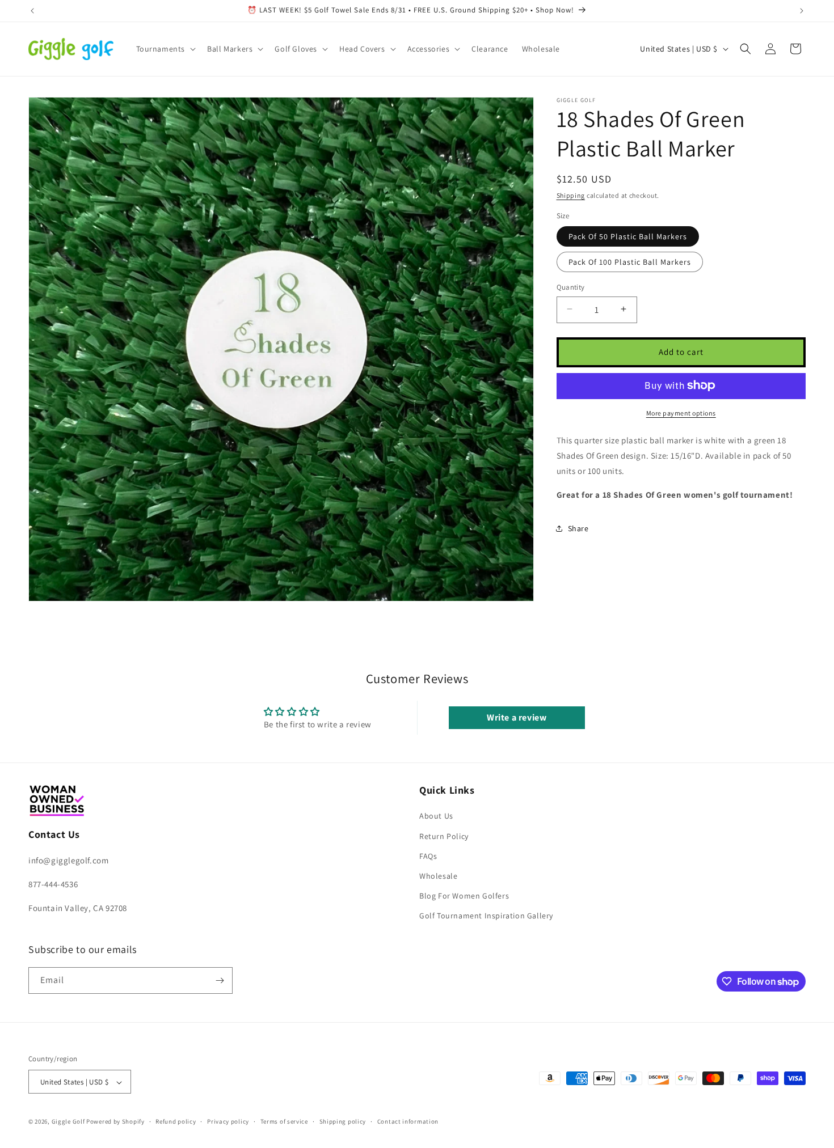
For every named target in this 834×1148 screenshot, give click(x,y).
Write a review (516, 718)
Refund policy (175, 1122)
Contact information (408, 1122)
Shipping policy (343, 1122)
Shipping (571, 195)
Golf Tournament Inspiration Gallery (486, 915)
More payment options (681, 412)
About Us (436, 816)
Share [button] (578, 528)
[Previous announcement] (32, 11)
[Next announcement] (801, 11)
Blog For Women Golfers (464, 896)
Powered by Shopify (115, 1122)
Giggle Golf (68, 1122)
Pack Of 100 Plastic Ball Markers (629, 261)
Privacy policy (228, 1122)
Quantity (571, 286)
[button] (165, 49)
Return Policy (444, 836)
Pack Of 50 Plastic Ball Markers (627, 236)
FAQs (428, 855)
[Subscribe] (219, 980)
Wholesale (438, 875)
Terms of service (284, 1122)
